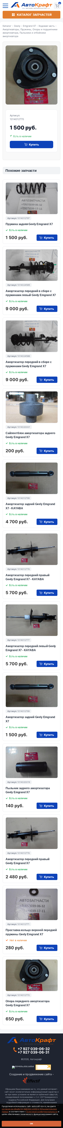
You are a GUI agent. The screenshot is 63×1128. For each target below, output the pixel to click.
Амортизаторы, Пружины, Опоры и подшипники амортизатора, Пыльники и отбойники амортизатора (30, 33)
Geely (17, 25)
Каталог (7, 25)
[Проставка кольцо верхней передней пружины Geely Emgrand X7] (32, 904)
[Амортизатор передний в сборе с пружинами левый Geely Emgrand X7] (32, 265)
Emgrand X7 (29, 25)
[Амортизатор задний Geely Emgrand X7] (32, 691)
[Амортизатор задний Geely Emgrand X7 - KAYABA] (32, 478)
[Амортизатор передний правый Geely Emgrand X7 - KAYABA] (32, 549)
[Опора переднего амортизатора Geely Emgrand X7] (32, 975)
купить (34, 144)
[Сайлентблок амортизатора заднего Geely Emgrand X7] (32, 407)
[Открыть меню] (5, 6)
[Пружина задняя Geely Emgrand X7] (32, 198)
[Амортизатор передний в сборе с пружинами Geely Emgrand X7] (32, 336)
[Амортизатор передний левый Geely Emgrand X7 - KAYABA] (32, 620)
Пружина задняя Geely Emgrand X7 (29, 224)
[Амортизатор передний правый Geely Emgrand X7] (32, 833)
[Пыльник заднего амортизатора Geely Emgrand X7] (32, 762)
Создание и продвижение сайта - (31, 1074)
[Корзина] (57, 6)
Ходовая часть (46, 25)
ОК (31, 1124)
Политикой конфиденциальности (42, 1111)
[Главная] (31, 5)
